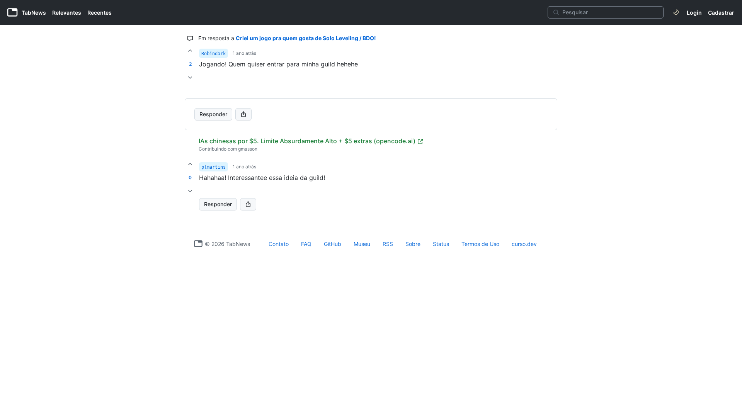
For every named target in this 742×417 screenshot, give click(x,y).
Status (441, 244)
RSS (388, 244)
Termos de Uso (480, 244)
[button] (190, 205)
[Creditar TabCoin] (190, 50)
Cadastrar (721, 12)
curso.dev (524, 244)
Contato (279, 244)
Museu (362, 244)
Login (694, 12)
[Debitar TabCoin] (190, 77)
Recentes (99, 12)
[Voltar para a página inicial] (198, 244)
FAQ (306, 244)
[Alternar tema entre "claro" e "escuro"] (676, 12)
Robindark (213, 53)
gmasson (247, 149)
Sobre (412, 244)
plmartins (213, 167)
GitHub (332, 244)
